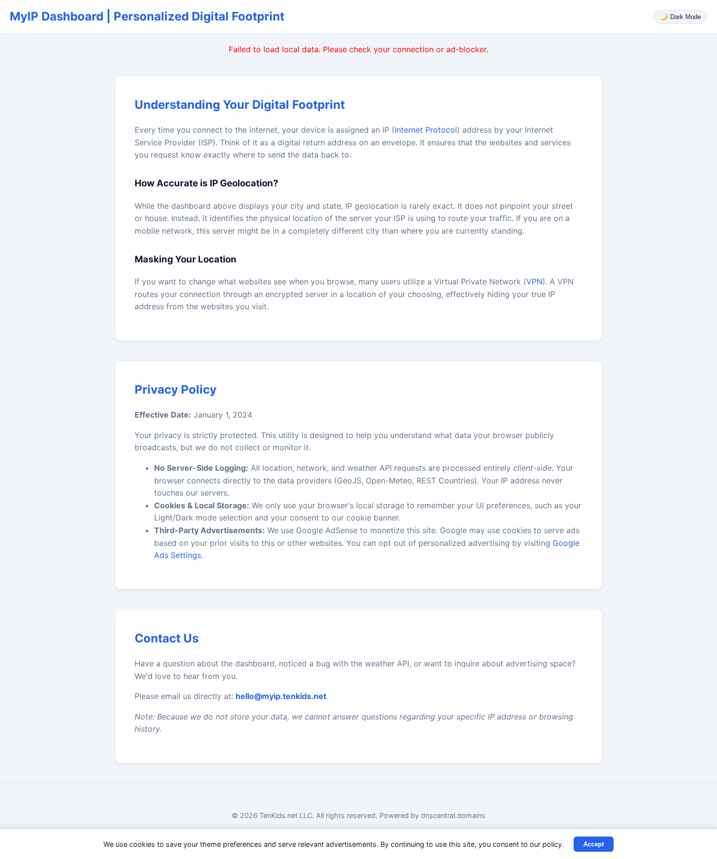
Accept (593, 844)
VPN (534, 281)
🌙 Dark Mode (680, 16)
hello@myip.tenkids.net (281, 696)
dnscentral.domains (453, 815)
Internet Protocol (426, 130)
